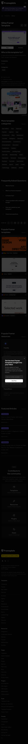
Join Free (14, 380)
